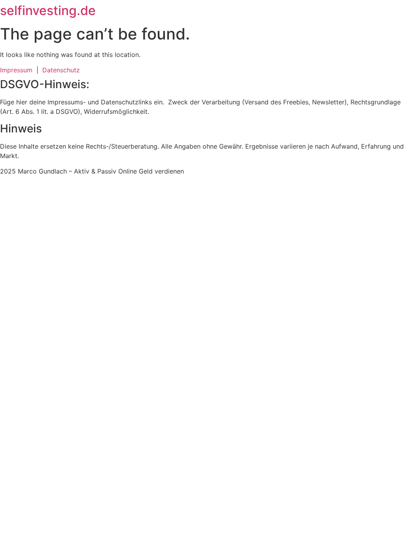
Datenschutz (61, 70)
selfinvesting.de (48, 10)
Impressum (18, 70)
